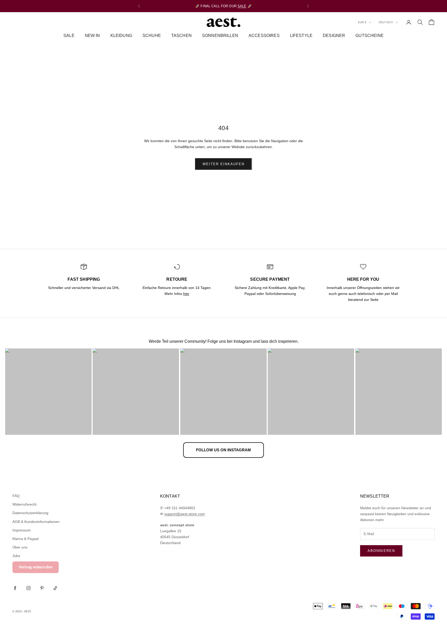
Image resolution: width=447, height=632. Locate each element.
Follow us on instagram (223, 450)
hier (186, 294)
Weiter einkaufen (223, 164)
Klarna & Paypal (25, 539)
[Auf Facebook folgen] (15, 588)
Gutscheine (369, 35)
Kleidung (121, 35)
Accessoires (264, 35)
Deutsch (386, 22)
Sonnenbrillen (220, 35)
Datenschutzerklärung (30, 513)
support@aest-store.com (184, 514)
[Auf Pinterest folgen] (41, 588)
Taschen (181, 35)
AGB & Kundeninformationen (35, 522)
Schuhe (152, 35)
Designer (334, 35)
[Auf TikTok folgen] (55, 588)
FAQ (16, 496)
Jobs (16, 556)
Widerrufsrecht (24, 504)
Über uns (19, 547)
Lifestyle (301, 35)
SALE (242, 6)
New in (92, 35)
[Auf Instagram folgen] (28, 588)
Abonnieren (381, 551)
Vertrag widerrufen (36, 567)
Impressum (21, 530)
